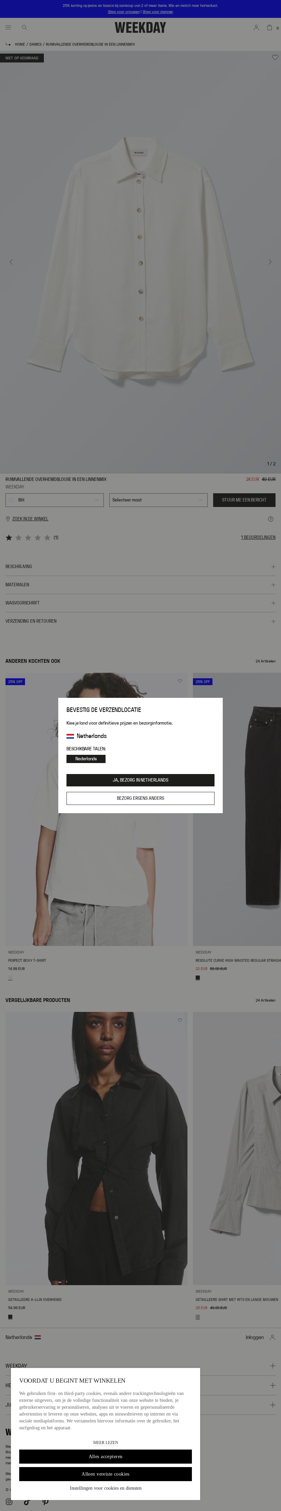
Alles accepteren (106, 1456)
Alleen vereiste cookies (106, 1474)
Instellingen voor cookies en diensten (106, 1488)
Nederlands (86, 759)
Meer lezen (105, 1442)
